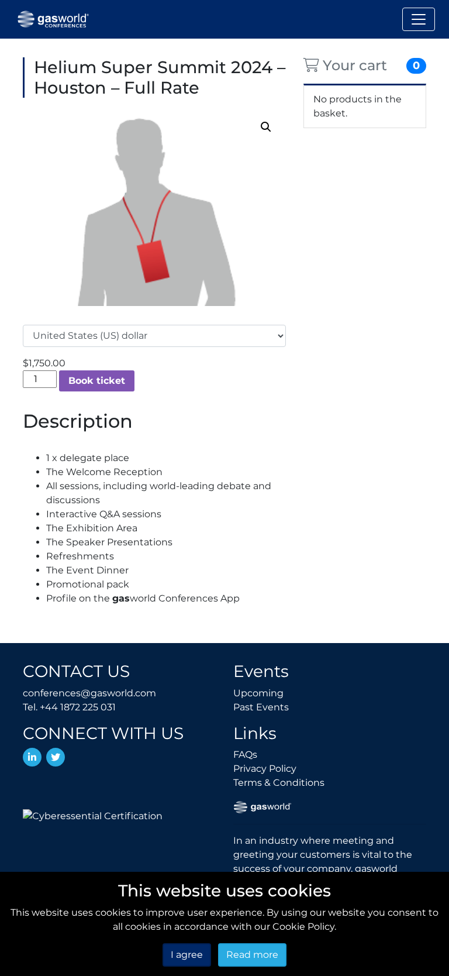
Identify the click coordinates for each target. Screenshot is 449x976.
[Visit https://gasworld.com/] (262, 806)
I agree (187, 954)
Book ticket (96, 380)
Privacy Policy (264, 768)
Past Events (261, 707)
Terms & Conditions (278, 782)
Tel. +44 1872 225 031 (69, 707)
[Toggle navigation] (418, 19)
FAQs (245, 754)
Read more (252, 954)
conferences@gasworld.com (89, 693)
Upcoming (258, 693)
